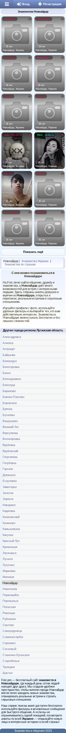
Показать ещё (33, 251)
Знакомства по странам (20, 264)
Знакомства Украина (34, 261)
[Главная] (6, 4)
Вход (26, 4)
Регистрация (52, 4)
